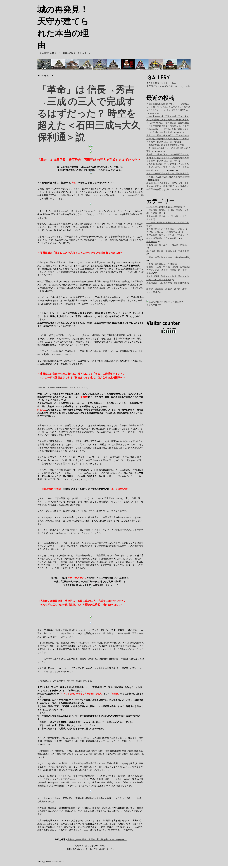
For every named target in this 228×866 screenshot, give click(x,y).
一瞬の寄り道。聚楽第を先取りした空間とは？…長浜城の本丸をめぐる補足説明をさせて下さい (168, 148)
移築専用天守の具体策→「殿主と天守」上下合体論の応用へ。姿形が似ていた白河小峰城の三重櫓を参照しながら (167, 186)
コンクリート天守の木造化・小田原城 (164, 206)
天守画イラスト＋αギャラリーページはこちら (168, 86)
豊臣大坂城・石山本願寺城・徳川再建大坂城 (167, 282)
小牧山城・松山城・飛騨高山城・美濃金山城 (167, 251)
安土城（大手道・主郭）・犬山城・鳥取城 (166, 244)
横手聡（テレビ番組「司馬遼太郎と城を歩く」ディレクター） (97, 839)
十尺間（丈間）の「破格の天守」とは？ (165, 228)
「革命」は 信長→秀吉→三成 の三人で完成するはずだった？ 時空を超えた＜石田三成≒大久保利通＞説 (89, 113)
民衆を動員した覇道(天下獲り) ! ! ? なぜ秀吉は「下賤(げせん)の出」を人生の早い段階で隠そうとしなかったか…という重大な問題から (168, 107)
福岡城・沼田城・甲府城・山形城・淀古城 (166, 266)
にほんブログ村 (153, 304)
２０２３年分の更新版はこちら (161, 83)
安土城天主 (151, 241)
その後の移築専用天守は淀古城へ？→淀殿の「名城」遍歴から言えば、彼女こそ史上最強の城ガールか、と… (167, 167)
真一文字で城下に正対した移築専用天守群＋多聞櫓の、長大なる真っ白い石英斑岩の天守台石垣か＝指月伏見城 (167, 157)
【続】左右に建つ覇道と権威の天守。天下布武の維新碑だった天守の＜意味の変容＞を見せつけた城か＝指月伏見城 (167, 129)
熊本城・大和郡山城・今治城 (160, 263)
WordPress (59, 861)
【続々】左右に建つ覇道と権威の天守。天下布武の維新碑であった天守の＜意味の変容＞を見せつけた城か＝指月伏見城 (167, 119)
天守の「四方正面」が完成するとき (163, 232)
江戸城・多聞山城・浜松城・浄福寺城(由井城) (168, 257)
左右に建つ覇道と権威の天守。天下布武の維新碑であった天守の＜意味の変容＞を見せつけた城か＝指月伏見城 (167, 138)
